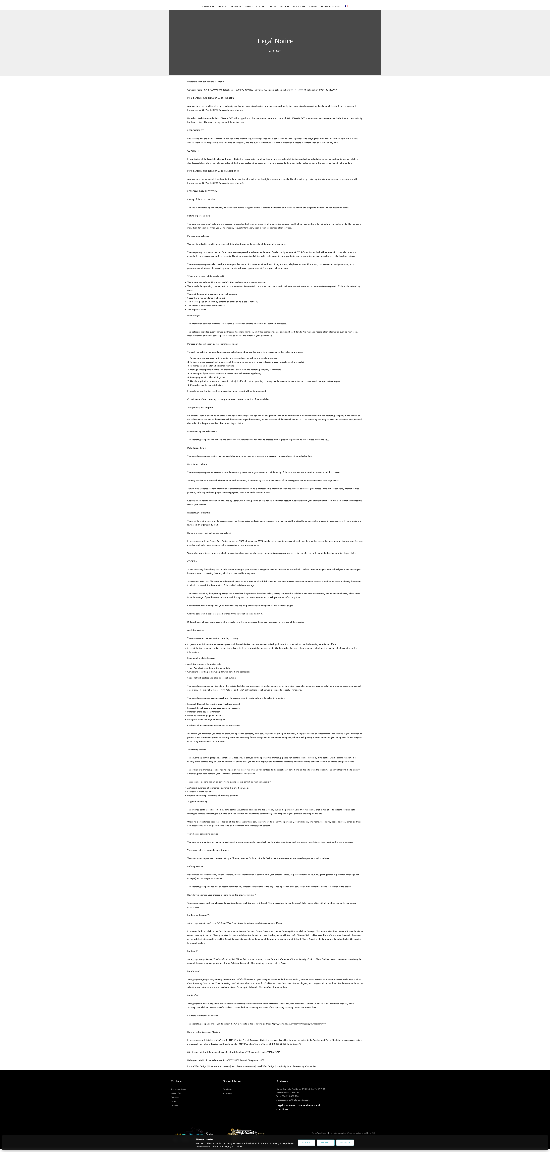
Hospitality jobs (283, 1066)
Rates (273, 6)
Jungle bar (299, 6)
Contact (261, 6)
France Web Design (197, 1066)
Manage (345, 1142)
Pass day (284, 6)
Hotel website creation (219, 1066)
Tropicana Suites (330, 6)
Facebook (227, 1089)
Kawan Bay (208, 6)
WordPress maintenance (243, 1066)
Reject (325, 1142)
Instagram (227, 1093)
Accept (307, 1142)
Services (236, 6)
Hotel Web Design (265, 1066)
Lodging (222, 6)
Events (313, 6)
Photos (249, 6)
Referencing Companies (304, 1066)
